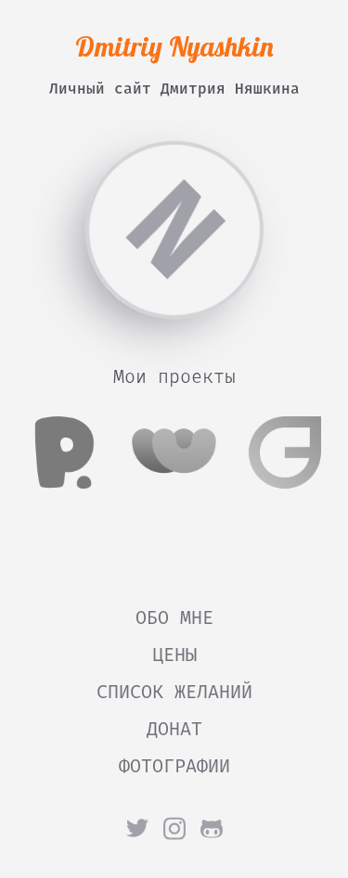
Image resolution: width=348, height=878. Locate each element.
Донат (174, 729)
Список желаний (174, 692)
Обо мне (174, 617)
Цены (174, 654)
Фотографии (174, 766)
